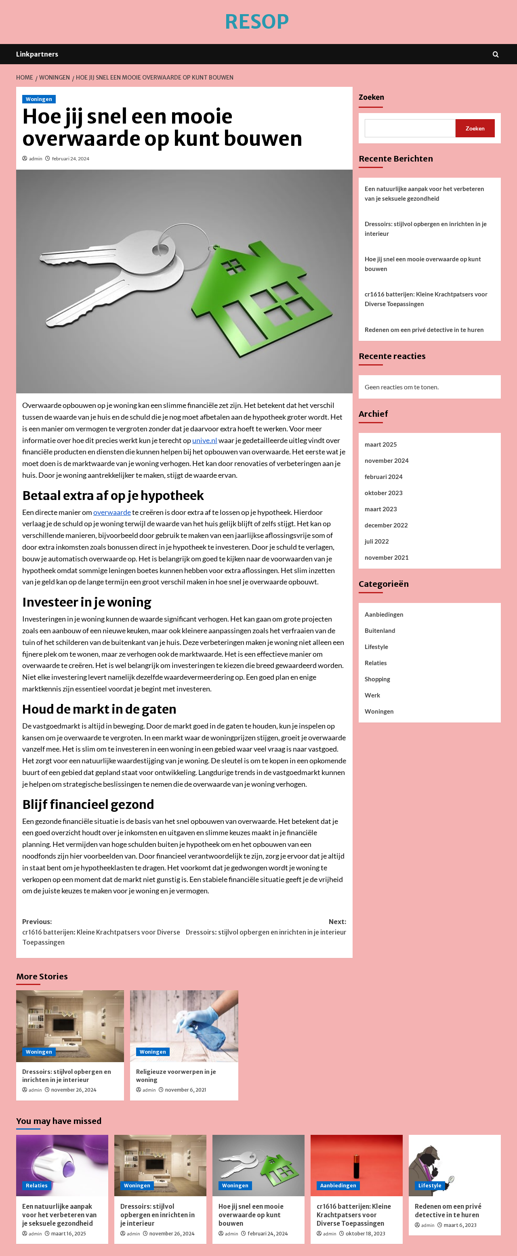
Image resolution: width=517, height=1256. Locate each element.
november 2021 (387, 557)
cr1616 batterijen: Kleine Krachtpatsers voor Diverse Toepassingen (426, 298)
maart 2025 (381, 444)
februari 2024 (384, 476)
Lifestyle (376, 646)
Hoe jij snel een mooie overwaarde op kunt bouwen (423, 263)
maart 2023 (381, 508)
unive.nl (204, 440)
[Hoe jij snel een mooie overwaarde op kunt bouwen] (258, 1165)
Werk (372, 695)
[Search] (496, 54)
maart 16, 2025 (68, 1234)
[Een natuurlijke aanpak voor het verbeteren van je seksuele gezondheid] (62, 1165)
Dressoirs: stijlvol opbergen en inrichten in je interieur (66, 1076)
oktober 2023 (384, 492)
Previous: (101, 932)
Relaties (376, 662)
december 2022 (386, 525)
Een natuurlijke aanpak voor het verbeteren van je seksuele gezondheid (424, 193)
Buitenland (380, 630)
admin (35, 158)
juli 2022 (377, 541)
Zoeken (371, 97)
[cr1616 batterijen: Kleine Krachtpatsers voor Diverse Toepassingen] (357, 1165)
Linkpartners (37, 54)
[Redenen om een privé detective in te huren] (455, 1165)
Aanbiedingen (384, 614)
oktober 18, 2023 (365, 1234)
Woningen (39, 99)
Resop (257, 22)
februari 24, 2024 (70, 158)
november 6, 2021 (185, 1090)
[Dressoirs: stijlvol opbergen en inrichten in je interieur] (70, 1026)
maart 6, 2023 (460, 1225)
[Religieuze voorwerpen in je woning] (184, 1026)
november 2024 (387, 460)
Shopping (377, 679)
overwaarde (112, 512)
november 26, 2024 (74, 1090)
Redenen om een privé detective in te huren (424, 329)
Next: (266, 927)
